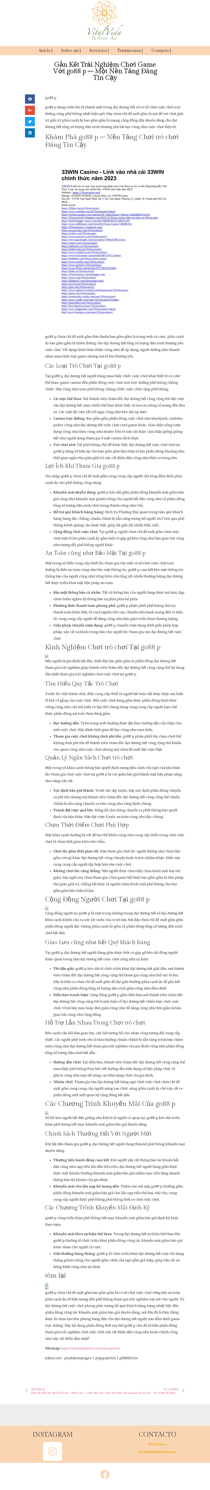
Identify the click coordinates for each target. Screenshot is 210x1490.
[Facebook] (105, 1474)
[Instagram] (52, 1451)
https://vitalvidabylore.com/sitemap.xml (90, 1348)
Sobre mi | (71, 50)
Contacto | (161, 50)
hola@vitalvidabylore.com (157, 1452)
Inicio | (45, 50)
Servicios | (99, 50)
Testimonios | (130, 50)
